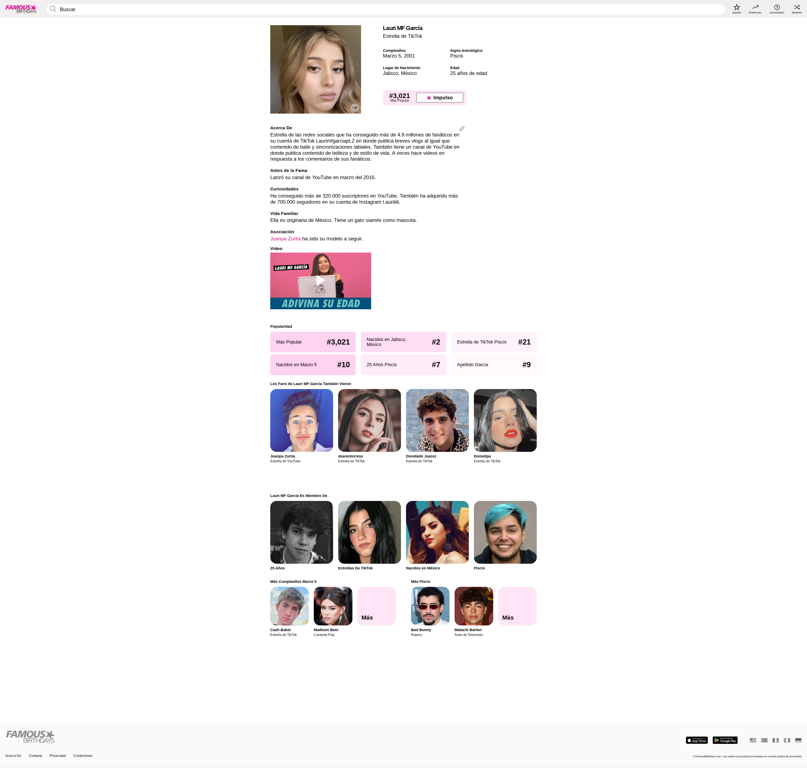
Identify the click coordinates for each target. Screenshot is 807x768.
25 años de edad (468, 73)
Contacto (35, 756)
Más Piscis (420, 581)
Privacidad (58, 756)
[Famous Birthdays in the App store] (696, 740)
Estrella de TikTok (402, 36)
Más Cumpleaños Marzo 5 (293, 581)
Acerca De (13, 756)
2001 (409, 56)
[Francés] (776, 740)
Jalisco (390, 73)
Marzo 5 (392, 56)
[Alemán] (798, 740)
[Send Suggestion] (462, 129)
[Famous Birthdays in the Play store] (725, 740)
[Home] (203, 737)
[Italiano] (787, 740)
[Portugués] (764, 740)
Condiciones (82, 756)
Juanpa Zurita (285, 238)
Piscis (456, 56)
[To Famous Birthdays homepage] (21, 9)
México (409, 73)
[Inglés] (753, 740)
